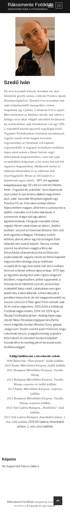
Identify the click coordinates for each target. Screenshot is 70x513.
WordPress (19, 506)
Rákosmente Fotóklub (30, 4)
